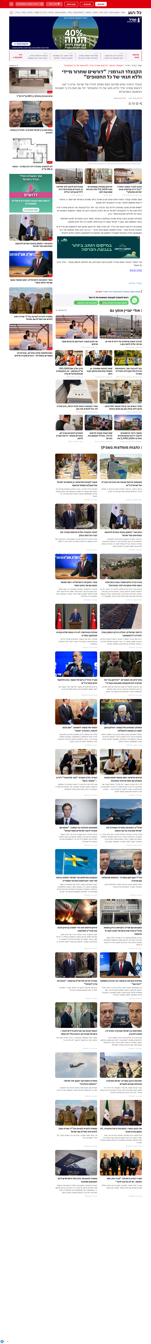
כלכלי (24, 12)
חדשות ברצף (114, 12)
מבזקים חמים (136, 56)
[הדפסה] (137, 103)
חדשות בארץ (78, 12)
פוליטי (95, 12)
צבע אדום (71, 4)
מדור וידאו (103, 12)
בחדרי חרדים (136, 270)
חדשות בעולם (60, 12)
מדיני (69, 12)
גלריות (30, 12)
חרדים (51, 12)
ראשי (123, 12)
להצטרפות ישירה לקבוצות (87, 303)
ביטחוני (88, 12)
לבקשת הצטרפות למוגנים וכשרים (114, 303)
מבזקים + (86, 4)
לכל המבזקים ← (17, 56)
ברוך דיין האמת (40, 12)
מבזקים (100, 4)
